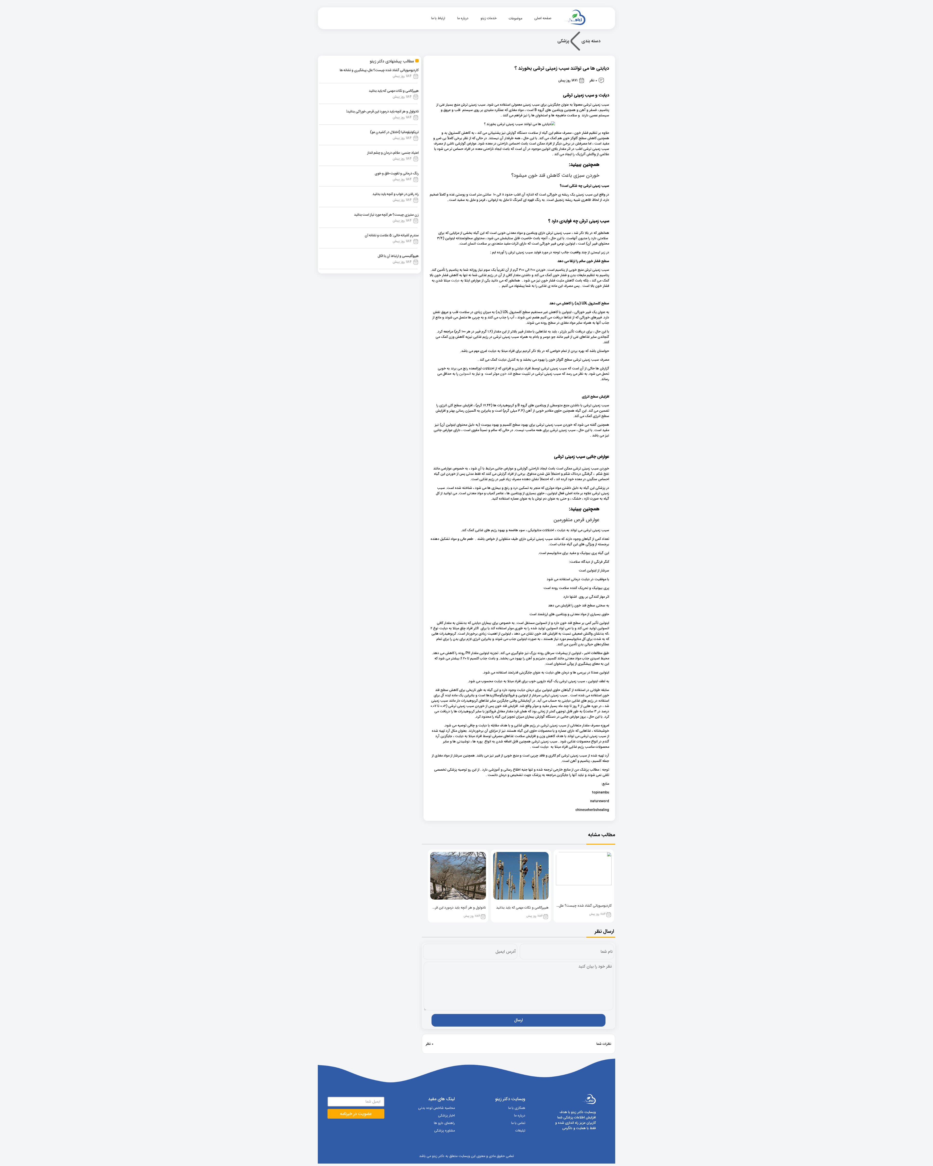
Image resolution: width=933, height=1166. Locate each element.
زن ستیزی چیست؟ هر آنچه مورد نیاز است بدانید (386, 215)
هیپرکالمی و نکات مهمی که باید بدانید (394, 91)
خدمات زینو (489, 18)
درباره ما (462, 18)
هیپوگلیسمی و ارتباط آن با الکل (398, 256)
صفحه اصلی (543, 18)
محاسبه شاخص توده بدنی (436, 1108)
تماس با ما (518, 1123)
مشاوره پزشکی (444, 1130)
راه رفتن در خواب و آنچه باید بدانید (395, 194)
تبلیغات (520, 1130)
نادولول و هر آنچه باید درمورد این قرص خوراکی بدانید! (382, 112)
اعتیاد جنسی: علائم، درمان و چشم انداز (393, 153)
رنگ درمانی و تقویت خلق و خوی (397, 174)
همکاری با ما (516, 1108)
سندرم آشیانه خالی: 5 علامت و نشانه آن (392, 235)
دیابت (455, 280)
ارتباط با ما (438, 18)
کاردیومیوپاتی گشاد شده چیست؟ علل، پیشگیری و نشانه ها (379, 70)
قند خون (506, 373)
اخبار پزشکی (446, 1115)
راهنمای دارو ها (444, 1123)
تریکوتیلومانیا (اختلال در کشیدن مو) (394, 132)
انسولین (465, 373)
